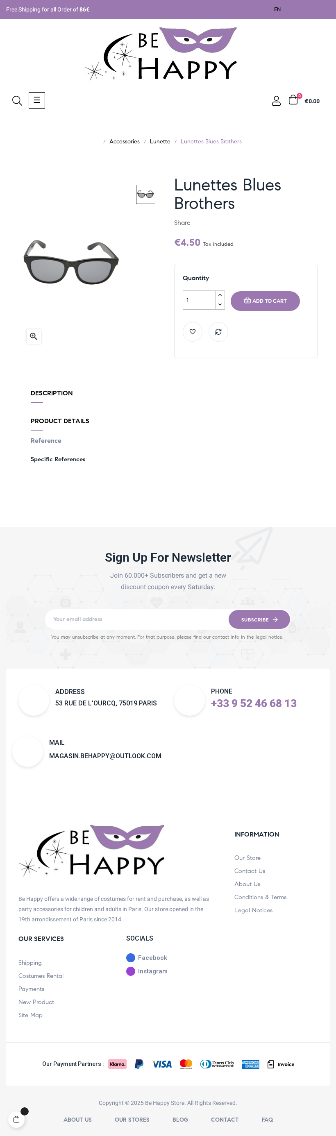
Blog (180, 1119)
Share (201, 223)
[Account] (276, 103)
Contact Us (249, 871)
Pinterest (227, 223)
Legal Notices (253, 910)
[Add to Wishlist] (192, 332)
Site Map (30, 1015)
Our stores (132, 1119)
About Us (247, 884)
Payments (31, 989)
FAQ (267, 1119)
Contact (225, 1119)
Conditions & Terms (260, 897)
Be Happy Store (164, 1103)
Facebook (152, 957)
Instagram (153, 971)
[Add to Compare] (218, 332)
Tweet (214, 223)
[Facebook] (302, 8)
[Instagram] (321, 8)
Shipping (30, 962)
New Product (36, 1002)
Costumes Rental (41, 976)
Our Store (247, 858)
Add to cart (269, 301)
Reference (46, 440)
